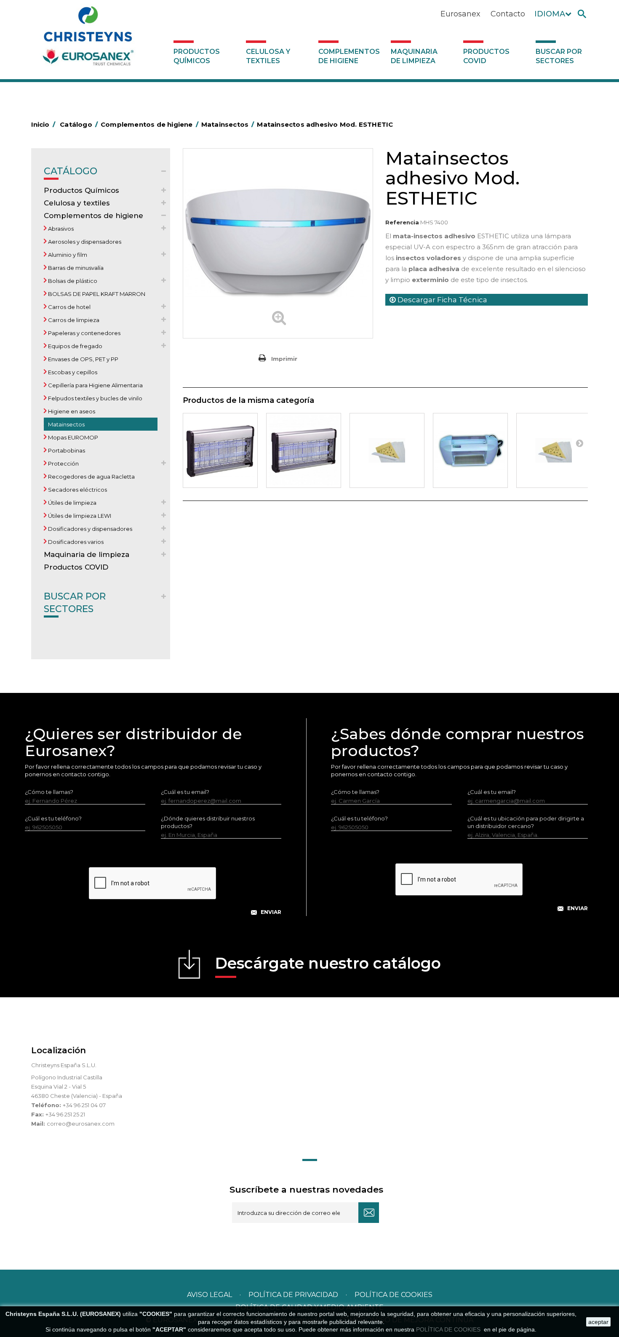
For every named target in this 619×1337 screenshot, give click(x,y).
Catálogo (70, 171)
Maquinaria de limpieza (414, 56)
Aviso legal (209, 1295)
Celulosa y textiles (268, 56)
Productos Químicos (196, 56)
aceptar (598, 1321)
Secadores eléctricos (77, 489)
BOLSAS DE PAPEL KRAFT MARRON (96, 293)
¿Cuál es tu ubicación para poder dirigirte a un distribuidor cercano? (525, 822)
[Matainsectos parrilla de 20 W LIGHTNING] (220, 450)
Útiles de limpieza (71, 502)
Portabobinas (66, 450)
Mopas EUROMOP (72, 437)
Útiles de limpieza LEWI (79, 515)
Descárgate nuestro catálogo (328, 963)
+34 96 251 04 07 (84, 1105)
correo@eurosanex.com (81, 1123)
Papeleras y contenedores (83, 333)
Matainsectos (66, 424)
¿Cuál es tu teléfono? (53, 818)
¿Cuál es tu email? (185, 791)
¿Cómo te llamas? (49, 791)
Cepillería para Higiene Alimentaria (95, 385)
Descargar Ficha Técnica (441, 300)
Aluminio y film (67, 254)
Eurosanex (460, 14)
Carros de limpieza (73, 320)
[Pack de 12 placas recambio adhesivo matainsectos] (387, 450)
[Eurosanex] (88, 38)
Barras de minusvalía (75, 267)
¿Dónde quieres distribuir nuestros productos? (208, 822)
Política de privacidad (293, 1295)
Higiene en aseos (71, 411)
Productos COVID (486, 56)
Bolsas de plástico (72, 280)
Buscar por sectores (559, 56)
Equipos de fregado (74, 346)
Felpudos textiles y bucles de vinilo (94, 398)
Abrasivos (60, 228)
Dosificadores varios (75, 541)
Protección (63, 463)
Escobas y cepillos (72, 372)
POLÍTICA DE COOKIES (449, 1329)
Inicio (43, 124)
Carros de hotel (69, 307)
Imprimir (284, 358)
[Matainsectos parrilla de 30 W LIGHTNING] (303, 450)
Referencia (402, 222)
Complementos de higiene (349, 56)
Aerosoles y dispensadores (84, 241)
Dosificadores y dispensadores (89, 528)
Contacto (508, 14)
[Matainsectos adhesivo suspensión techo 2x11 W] (470, 450)
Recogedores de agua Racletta (91, 476)
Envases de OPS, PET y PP (82, 359)
